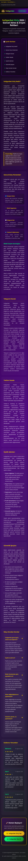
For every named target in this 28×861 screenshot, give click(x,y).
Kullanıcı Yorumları (10, 71)
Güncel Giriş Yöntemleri (12, 50)
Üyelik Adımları (10, 61)
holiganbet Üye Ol (15, 839)
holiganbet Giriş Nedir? (12, 46)
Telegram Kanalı (10, 53)
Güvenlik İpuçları (10, 64)
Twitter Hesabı (9, 57)
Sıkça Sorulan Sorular (11, 68)
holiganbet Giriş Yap (15, 833)
